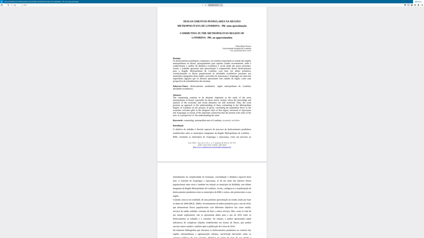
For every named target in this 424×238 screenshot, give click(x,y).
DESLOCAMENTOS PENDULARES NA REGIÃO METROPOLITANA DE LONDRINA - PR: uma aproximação (41, 2)
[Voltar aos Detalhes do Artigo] (1, 1)
